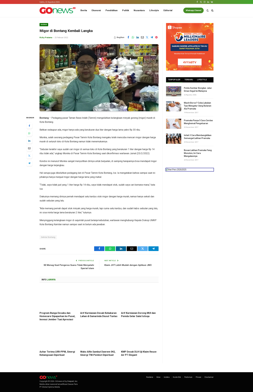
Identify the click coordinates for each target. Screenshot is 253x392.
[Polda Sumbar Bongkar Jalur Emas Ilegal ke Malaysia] (173, 91)
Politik (125, 10)
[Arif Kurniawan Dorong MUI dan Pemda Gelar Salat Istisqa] (140, 298)
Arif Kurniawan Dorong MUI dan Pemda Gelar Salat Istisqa (138, 315)
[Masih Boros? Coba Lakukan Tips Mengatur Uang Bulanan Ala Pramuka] (173, 106)
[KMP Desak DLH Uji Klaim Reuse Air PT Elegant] (140, 336)
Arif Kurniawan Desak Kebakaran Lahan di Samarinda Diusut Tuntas (98, 315)
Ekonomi (96, 10)
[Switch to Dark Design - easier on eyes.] (207, 10)
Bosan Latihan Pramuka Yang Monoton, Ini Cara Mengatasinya (198, 153)
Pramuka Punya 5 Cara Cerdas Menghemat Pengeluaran (198, 122)
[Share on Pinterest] (156, 37)
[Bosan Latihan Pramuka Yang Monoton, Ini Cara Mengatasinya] (173, 153)
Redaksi (149, 377)
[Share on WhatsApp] (133, 37)
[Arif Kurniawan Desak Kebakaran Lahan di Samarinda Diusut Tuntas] (99, 298)
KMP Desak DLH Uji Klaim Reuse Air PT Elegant (139, 353)
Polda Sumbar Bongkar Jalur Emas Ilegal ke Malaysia (198, 89)
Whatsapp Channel (193, 10)
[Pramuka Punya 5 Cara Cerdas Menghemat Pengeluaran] (173, 124)
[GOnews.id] (58, 10)
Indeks (167, 377)
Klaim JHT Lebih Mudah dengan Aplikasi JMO (128, 265)
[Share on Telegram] (151, 37)
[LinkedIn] (29, 141)
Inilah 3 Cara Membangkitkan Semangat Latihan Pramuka (197, 136)
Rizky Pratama (46, 38)
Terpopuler (174, 79)
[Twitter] (29, 156)
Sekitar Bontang (48, 237)
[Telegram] (29, 163)
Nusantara (139, 10)
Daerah (44, 24)
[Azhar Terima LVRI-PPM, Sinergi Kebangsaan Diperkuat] (58, 336)
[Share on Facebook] (128, 37)
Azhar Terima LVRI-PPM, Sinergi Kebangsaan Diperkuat (57, 353)
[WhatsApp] (29, 133)
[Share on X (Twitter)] (147, 37)
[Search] (212, 10)
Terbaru (188, 79)
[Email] (29, 148)
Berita (84, 10)
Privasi (198, 377)
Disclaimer (209, 377)
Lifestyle (154, 10)
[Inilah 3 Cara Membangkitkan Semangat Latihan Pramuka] (173, 139)
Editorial (168, 10)
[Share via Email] (142, 37)
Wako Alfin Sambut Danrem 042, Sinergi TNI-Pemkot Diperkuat (97, 353)
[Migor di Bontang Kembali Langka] (99, 77)
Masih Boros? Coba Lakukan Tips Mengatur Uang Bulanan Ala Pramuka (197, 106)
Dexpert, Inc (72, 381)
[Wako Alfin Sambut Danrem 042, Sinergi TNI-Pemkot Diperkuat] (99, 336)
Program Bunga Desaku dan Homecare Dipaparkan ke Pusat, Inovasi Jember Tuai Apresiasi (57, 316)
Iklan (158, 377)
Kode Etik (177, 377)
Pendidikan (112, 10)
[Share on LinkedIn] (137, 37)
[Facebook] (29, 126)
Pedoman (188, 377)
